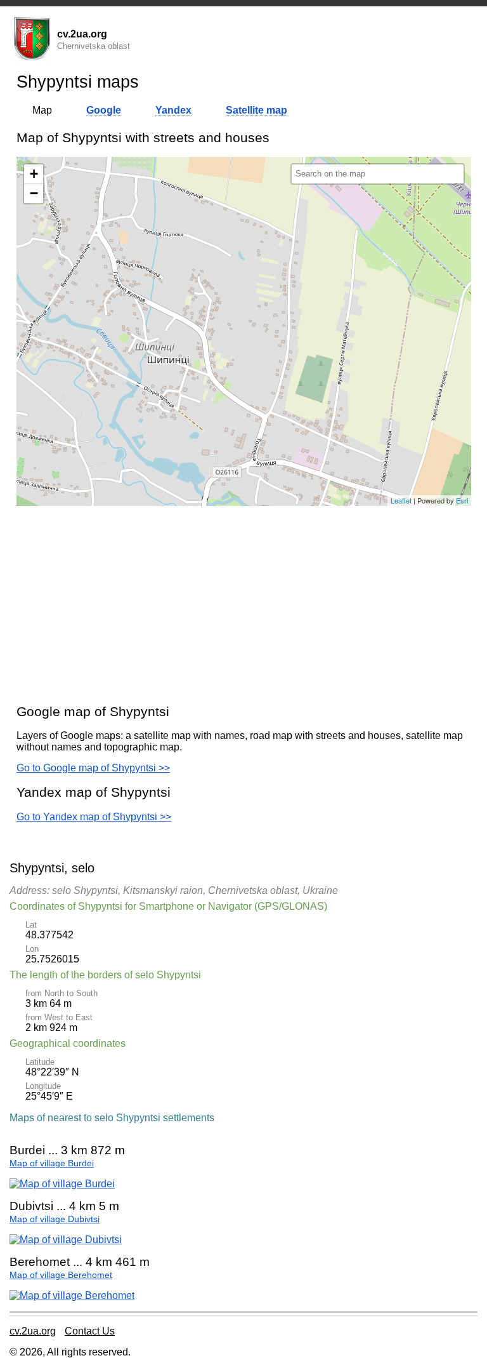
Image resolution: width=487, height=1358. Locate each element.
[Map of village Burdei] (62, 1183)
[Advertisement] (243, 604)
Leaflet (401, 500)
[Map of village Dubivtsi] (66, 1239)
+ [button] (34, 174)
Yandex (173, 110)
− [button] (34, 193)
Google (103, 110)
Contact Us (90, 1331)
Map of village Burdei (52, 1163)
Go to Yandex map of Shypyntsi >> (93, 816)
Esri (462, 500)
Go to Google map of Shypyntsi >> (93, 767)
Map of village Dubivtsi (55, 1219)
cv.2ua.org (33, 1331)
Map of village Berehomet (61, 1275)
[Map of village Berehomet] (72, 1295)
